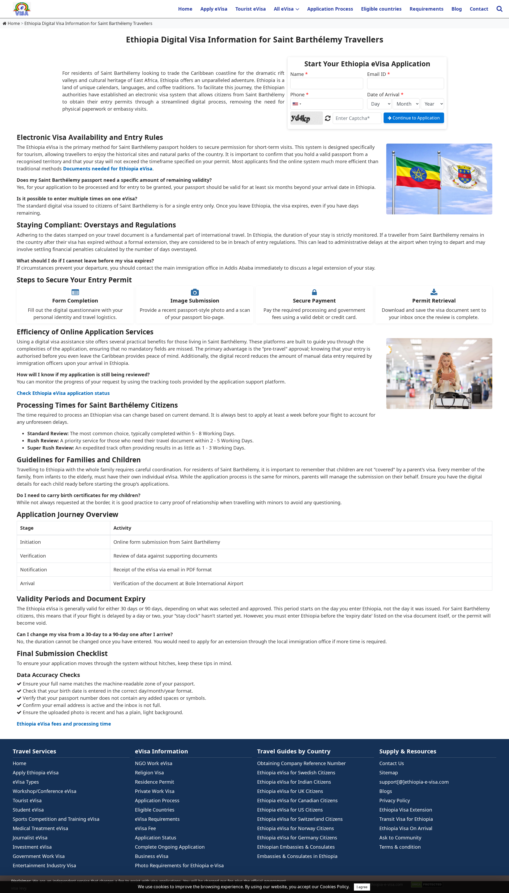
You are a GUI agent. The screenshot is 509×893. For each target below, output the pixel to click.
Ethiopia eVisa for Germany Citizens (297, 837)
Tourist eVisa (250, 9)
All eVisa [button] (284, 9)
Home (185, 9)
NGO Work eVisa (153, 763)
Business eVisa (151, 856)
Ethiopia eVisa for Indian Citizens (294, 782)
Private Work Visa (154, 791)
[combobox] (297, 103)
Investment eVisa (32, 847)
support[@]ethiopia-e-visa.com (414, 782)
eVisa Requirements (157, 819)
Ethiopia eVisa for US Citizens (290, 809)
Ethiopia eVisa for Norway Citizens (295, 828)
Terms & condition (400, 847)
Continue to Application (416, 118)
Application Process (330, 9)
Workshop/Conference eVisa (44, 791)
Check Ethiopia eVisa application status (63, 393)
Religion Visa (149, 772)
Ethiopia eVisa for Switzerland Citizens (300, 819)
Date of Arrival (385, 94)
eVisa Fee (145, 828)
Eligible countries (381, 9)
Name (299, 74)
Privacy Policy (394, 800)
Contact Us (391, 763)
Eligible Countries (154, 809)
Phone (299, 94)
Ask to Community (400, 837)
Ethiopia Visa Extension (405, 809)
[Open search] (499, 9)
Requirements (427, 9)
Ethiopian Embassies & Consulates (296, 847)
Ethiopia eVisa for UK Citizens (290, 791)
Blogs (385, 791)
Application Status (155, 837)
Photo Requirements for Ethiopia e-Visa (179, 865)
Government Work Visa (39, 856)
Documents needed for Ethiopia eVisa (107, 168)
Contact (479, 9)
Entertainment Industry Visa (44, 865)
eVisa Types (26, 782)
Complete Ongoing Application (170, 847)
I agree (362, 887)
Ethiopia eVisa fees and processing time (64, 724)
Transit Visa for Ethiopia (406, 819)
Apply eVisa (213, 9)
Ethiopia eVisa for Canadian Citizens (297, 800)
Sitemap (388, 772)
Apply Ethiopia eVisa (36, 772)
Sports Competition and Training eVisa (56, 819)
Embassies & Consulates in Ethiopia (297, 856)
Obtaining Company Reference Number (301, 763)
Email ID (378, 74)
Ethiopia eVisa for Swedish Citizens (296, 772)
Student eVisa (28, 809)
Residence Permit (154, 782)
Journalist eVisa (30, 837)
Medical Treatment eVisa (40, 828)
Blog (456, 9)
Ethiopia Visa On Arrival (405, 828)
